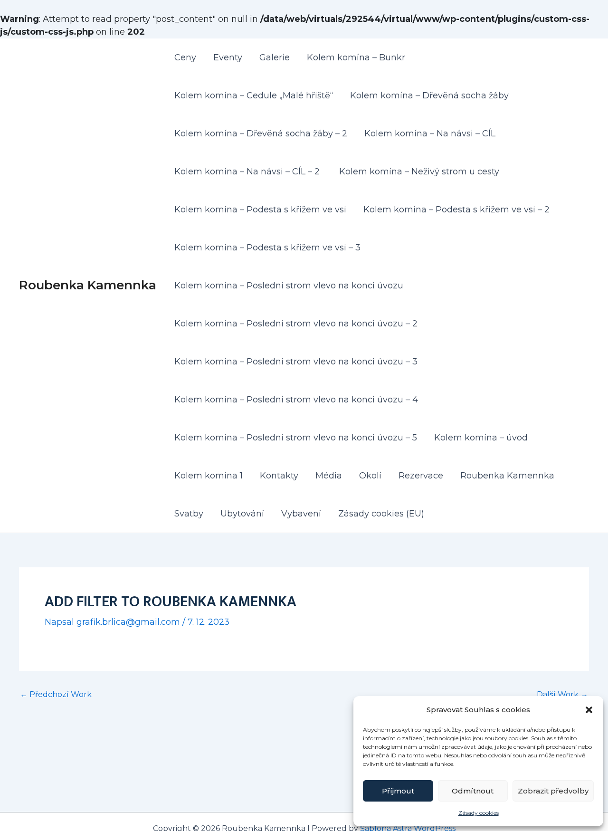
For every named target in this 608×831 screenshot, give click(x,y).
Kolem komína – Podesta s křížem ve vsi (260, 209)
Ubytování (242, 513)
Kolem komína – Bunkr (356, 57)
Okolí (370, 475)
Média (328, 475)
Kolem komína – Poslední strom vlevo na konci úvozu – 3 (296, 361)
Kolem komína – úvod (481, 437)
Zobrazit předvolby (553, 790)
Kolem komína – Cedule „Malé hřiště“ (253, 95)
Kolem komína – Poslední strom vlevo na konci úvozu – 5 (295, 437)
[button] (589, 710)
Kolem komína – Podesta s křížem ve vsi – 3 (267, 247)
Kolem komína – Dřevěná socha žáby (429, 95)
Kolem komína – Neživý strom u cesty (419, 171)
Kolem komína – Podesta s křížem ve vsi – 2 (456, 209)
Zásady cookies (478, 812)
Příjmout (398, 790)
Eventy (227, 57)
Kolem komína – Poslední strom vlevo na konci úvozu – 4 (296, 399)
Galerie (274, 57)
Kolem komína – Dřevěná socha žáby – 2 (260, 133)
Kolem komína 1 (208, 475)
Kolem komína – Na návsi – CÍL (431, 133)
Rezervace (421, 475)
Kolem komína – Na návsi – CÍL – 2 (248, 171)
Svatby (188, 513)
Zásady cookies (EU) (381, 513)
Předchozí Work (56, 694)
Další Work (562, 694)
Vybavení (301, 513)
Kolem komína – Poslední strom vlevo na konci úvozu (288, 285)
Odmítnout (473, 790)
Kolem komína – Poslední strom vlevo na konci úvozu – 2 (296, 323)
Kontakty (279, 475)
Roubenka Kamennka (87, 285)
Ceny (185, 57)
